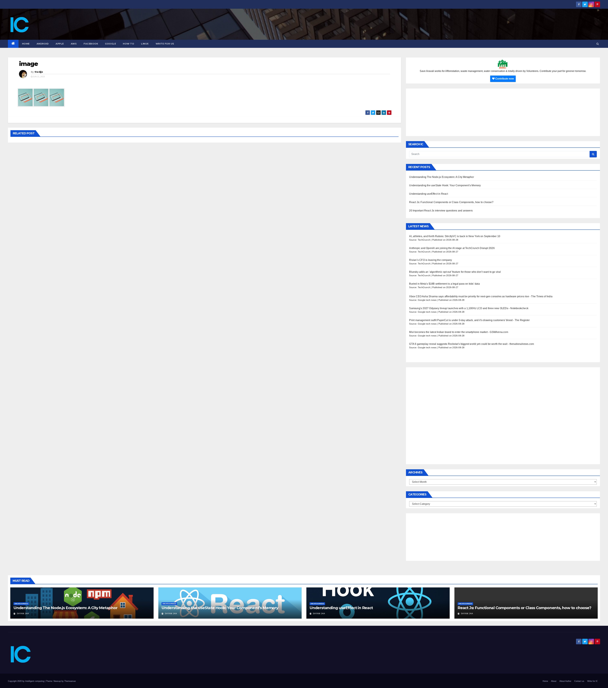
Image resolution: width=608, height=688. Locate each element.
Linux (145, 43)
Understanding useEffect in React (428, 193)
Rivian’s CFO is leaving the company (430, 260)
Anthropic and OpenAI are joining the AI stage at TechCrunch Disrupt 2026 (452, 248)
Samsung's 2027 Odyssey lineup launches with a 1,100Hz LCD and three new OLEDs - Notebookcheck (468, 308)
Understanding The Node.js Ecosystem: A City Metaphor (441, 177)
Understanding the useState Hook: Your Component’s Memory (445, 185)
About (553, 681)
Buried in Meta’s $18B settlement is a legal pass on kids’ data (444, 283)
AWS (74, 43)
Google (110, 43)
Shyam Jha (22, 613)
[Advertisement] (503, 112)
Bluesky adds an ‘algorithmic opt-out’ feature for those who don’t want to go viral (455, 272)
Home (26, 43)
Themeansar (70, 681)
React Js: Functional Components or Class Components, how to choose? (451, 202)
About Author (565, 681)
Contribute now (504, 78)
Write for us (165, 43)
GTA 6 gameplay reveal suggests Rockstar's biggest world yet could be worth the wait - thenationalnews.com (471, 344)
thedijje (39, 71)
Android (43, 43)
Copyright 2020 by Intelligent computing (26, 681)
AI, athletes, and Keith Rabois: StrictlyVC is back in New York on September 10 (454, 236)
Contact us (579, 681)
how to (128, 43)
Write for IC (592, 681)
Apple (60, 43)
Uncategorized (21, 604)
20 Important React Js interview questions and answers (441, 210)
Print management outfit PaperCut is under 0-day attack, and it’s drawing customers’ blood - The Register (469, 320)
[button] (597, 43)
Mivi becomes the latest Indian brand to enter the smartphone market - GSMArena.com (458, 332)
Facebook (91, 43)
